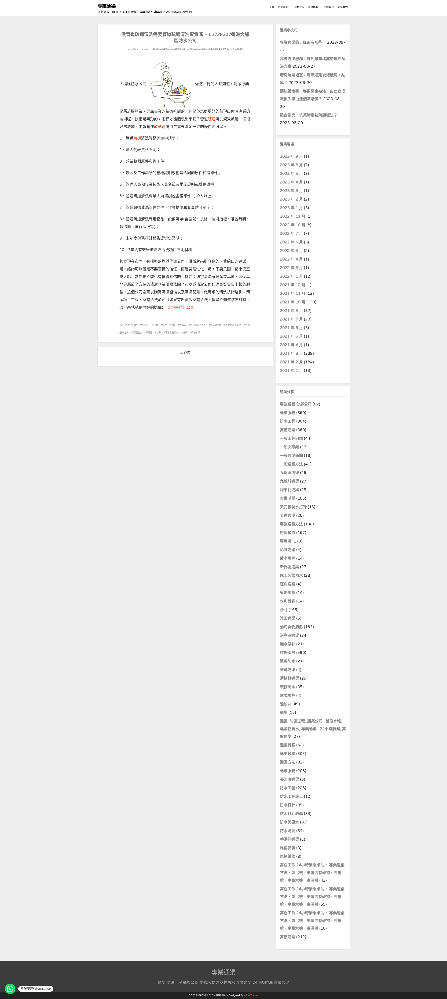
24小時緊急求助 (129, 324)
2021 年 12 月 (292, 285)
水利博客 (287, 601)
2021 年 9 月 (291, 310)
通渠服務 (222, 49)
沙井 (188, 49)
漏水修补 (287, 644)
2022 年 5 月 (291, 250)
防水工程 (231, 49)
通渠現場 (329, 6)
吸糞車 (182, 324)
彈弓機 (182, 49)
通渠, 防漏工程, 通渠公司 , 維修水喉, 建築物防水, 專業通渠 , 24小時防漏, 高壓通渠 (313, 729)
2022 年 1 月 (291, 276)
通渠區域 (283, 6)
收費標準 (313, 6)
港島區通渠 (289, 635)
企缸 (156, 324)
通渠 (284, 712)
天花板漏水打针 (293, 507)
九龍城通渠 (289, 481)
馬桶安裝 (287, 848)
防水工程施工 (291, 796)
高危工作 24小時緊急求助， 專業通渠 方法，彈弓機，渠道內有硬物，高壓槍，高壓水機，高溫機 (312, 873)
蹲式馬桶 (287, 695)
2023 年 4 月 (291, 182)
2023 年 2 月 (291, 199)
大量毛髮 (155, 49)
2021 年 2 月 (291, 362)
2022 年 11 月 (292, 216)
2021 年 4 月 (291, 345)
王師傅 (134, 49)
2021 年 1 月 (291, 370)
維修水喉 (206, 49)
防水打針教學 (291, 813)
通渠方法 (287, 762)
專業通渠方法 (165, 49)
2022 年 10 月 (292, 225)
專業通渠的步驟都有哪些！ (303, 42)
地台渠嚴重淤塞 (198, 324)
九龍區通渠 (289, 472)
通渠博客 (287, 745)
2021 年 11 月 (292, 293)
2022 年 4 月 (291, 259)
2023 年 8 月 (291, 165)
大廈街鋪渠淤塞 (233, 324)
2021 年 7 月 (291, 319)
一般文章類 (289, 447)
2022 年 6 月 (291, 242)
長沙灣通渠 (289, 779)
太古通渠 (287, 515)
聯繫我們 (343, 6)
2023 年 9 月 (291, 156)
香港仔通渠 (289, 839)
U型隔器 (145, 324)
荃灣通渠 (287, 670)
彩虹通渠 (287, 550)
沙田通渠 (287, 618)
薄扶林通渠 (289, 678)
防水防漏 (287, 831)
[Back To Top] (441, 992)
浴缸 (185, 332)
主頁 (271, 6)
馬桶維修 (287, 856)
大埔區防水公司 (180, 307)
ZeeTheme (252, 995)
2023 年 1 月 (291, 208)
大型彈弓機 (215, 324)
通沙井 (285, 704)
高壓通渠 (239, 49)
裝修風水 (287, 687)
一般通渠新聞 (291, 455)
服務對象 (299, 6)
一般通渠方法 (291, 464)
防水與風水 (289, 822)
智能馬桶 (287, 592)
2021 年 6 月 (291, 328)
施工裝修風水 (291, 575)
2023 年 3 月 (291, 190)
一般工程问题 (291, 438)
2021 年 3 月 (291, 353)
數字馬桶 (287, 558)
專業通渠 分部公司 (296, 404)
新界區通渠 (289, 567)
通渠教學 (214, 49)
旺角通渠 (287, 584)
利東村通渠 (289, 490)
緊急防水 (287, 661)
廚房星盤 (175, 49)
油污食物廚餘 (196, 49)
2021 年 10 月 (292, 302)
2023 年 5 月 (291, 173)
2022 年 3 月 (291, 268)
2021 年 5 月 (291, 336)
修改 (164, 324)
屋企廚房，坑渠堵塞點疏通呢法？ (309, 115)
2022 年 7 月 (291, 233)
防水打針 (287, 805)
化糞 (173, 324)
